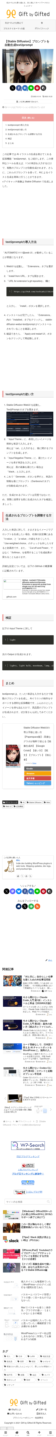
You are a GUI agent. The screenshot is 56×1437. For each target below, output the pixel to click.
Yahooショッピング (35, 783)
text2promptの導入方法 (18, 124)
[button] (43, 88)
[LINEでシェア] (31, 88)
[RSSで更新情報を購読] (30, 876)
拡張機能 (19, 806)
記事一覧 (42, 1409)
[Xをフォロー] (22, 876)
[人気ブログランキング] (28, 1165)
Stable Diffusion (35, 802)
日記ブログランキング (28, 1156)
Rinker (34, 763)
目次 (24, 117)
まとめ (11, 142)
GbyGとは (16, 1409)
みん (18, 859)
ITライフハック (11, 802)
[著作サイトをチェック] (18, 876)
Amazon (30, 773)
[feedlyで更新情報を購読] (26, 876)
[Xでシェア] (13, 88)
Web (48, 802)
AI (23, 802)
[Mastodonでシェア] (13, 891)
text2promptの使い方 (17, 129)
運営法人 (42, 1413)
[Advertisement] (28, 213)
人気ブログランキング (28, 1169)
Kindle (29, 768)
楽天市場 (30, 778)
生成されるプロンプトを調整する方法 (25, 133)
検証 (10, 138)
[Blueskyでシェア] (19, 891)
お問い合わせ (15, 1413)
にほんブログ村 (34, 1191)
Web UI (8, 806)
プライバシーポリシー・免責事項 (28, 1417)
